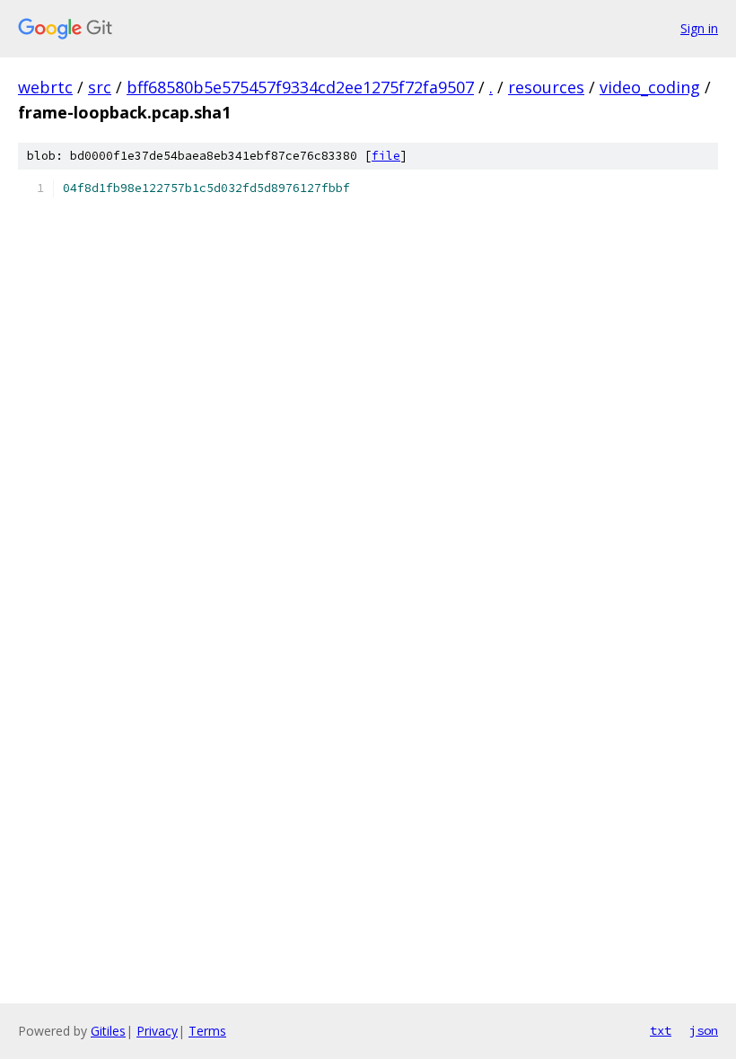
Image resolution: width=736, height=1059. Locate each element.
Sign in (699, 28)
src (99, 87)
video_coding (650, 87)
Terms (207, 1030)
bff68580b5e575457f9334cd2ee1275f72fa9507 (300, 87)
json (703, 1030)
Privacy (157, 1030)
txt (660, 1030)
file (386, 155)
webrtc (45, 87)
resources (546, 87)
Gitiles (108, 1030)
